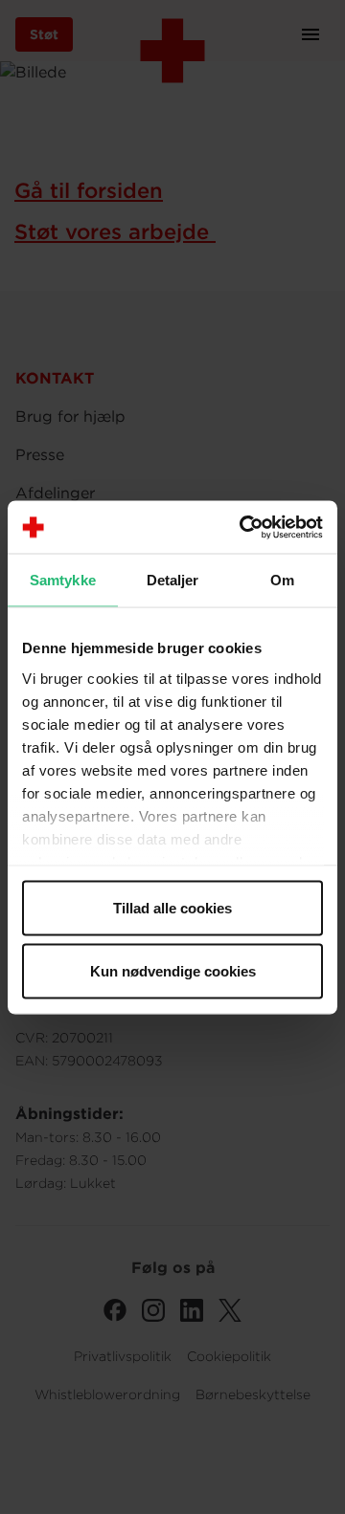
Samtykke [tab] (63, 580)
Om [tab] (282, 580)
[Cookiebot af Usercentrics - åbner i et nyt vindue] (243, 527)
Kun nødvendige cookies (173, 970)
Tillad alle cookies (172, 908)
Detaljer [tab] (173, 580)
